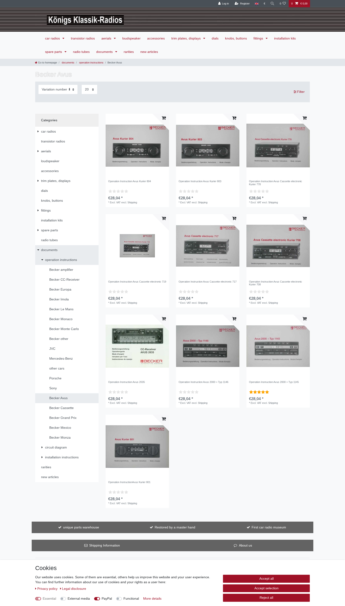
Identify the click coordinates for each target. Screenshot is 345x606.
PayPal (107, 598)
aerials (106, 38)
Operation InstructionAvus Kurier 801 (129, 482)
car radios (53, 38)
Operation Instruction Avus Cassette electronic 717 (208, 281)
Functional (131, 598)
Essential (49, 598)
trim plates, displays (186, 38)
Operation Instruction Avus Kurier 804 (129, 181)
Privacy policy (47, 588)
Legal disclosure (74, 588)
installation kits (285, 38)
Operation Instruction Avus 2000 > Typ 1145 (274, 382)
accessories (156, 38)
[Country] (256, 3)
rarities (129, 52)
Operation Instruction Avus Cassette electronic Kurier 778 (275, 182)
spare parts (54, 52)
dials (215, 38)
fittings (258, 38)
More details (152, 598)
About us (245, 545)
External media (79, 598)
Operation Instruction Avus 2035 (126, 382)
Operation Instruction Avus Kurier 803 (200, 181)
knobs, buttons (236, 38)
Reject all (266, 597)
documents (105, 52)
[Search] (272, 3)
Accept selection (266, 588)
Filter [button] (301, 92)
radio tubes (81, 52)
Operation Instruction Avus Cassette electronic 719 (137, 281)
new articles (149, 52)
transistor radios (83, 38)
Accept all (266, 578)
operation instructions (91, 62)
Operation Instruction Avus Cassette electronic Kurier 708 (275, 283)
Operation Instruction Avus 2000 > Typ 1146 (203, 382)
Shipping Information (104, 545)
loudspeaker (131, 38)
